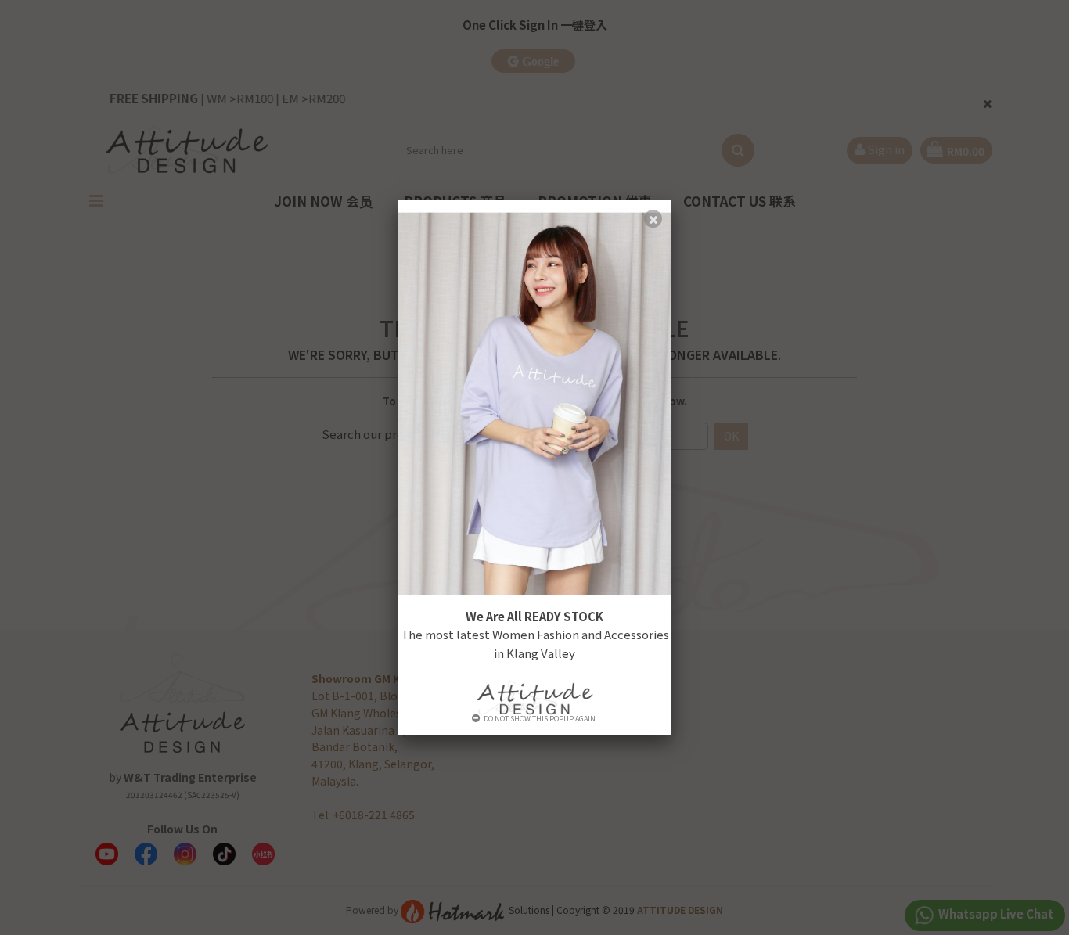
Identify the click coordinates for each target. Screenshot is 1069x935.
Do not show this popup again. (541, 719)
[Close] (653, 219)
